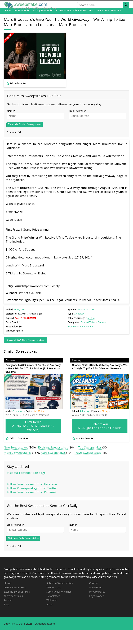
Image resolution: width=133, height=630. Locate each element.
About (50, 604)
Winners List (53, 587)
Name (10, 111)
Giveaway (79, 313)
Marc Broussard (86, 309)
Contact (93, 583)
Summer (102, 322)
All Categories (80, 10)
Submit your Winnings (59, 591)
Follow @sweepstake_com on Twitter (32, 488)
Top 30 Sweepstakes (99, 10)
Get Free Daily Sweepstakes (23, 538)
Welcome (51, 600)
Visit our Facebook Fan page (26, 473)
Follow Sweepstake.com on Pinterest (31, 492)
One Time (91, 318)
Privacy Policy (97, 591)
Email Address (77, 111)
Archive (8, 600)
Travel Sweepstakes (87, 453)
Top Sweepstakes (90, 447)
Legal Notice (96, 596)
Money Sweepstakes (17, 453)
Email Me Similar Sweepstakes (25, 124)
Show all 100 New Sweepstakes (25, 340)
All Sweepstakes (63, 10)
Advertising (95, 587)
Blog (6, 604)
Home (8, 10)
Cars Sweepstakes (53, 453)
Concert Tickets (89, 322)
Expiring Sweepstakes (43, 10)
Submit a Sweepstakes (59, 583)
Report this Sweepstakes (81, 326)
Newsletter (116, 10)
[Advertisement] (100, 60)
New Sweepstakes (21, 10)
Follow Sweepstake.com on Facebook (32, 484)
